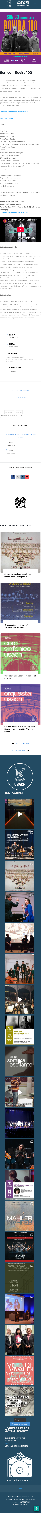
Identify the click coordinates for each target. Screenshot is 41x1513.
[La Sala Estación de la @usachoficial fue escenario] (19, 938)
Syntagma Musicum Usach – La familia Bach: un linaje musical (20, 436)
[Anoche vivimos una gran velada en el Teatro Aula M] (19, 1154)
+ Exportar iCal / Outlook (21, 397)
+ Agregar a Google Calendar (21, 390)
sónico (19, 412)
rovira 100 (9, 412)
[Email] (27, 477)
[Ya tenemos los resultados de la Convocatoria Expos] (19, 1278)
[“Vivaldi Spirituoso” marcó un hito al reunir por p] (19, 1123)
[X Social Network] (18, 477)
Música (13, 371)
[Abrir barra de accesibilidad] (36, 1508)
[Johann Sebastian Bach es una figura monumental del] (19, 845)
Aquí (7, 1443)
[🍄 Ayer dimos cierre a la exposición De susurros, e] (19, 1339)
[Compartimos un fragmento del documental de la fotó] (19, 1061)
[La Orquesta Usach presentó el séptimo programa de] (19, 999)
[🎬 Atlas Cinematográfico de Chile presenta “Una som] (19, 1185)
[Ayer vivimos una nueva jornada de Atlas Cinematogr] (19, 814)
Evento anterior (22, 744)
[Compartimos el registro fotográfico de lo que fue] (19, 907)
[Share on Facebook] (13, 477)
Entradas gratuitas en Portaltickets (14, 212)
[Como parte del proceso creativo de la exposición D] (19, 1401)
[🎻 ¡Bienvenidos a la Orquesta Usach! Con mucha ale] (19, 968)
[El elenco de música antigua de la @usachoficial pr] (19, 876)
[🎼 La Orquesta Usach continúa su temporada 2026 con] (19, 1247)
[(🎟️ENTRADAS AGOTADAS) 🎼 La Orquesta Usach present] (19, 1216)
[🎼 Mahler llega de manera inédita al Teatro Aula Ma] (19, 1092)
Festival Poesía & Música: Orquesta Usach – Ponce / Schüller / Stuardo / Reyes (19, 729)
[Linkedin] (22, 477)
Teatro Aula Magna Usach (11, 416)
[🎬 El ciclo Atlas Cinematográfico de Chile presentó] (19, 1309)
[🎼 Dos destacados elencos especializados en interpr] (19, 1370)
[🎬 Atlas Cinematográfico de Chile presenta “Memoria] (19, 1030)
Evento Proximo (18, 751)
